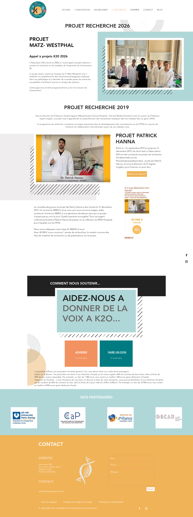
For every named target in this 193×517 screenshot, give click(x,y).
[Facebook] (186, 255)
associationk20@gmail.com (51, 491)
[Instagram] (186, 261)
